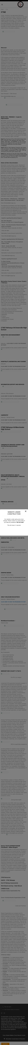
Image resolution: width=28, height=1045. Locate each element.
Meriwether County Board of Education (15, 1038)
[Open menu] (2, 4)
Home (2, 9)
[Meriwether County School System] (21, 4)
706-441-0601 (7, 1006)
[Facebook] (1, 1013)
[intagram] (4, 1013)
